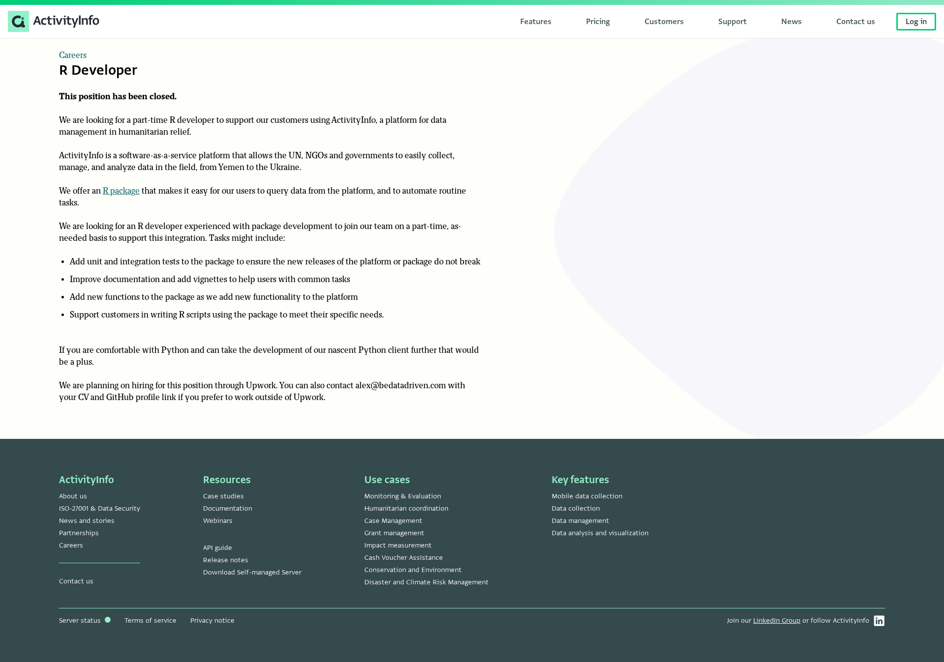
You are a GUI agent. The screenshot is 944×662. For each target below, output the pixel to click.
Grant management (394, 533)
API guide (217, 547)
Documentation (227, 508)
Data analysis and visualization (600, 533)
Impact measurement (398, 545)
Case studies (223, 496)
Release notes (225, 560)
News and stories (87, 520)
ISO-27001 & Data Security (99, 508)
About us (73, 496)
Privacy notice (212, 620)
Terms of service (150, 620)
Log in (916, 22)
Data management (580, 520)
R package (121, 191)
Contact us (76, 581)
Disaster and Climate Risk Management (426, 582)
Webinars (218, 520)
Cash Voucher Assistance (403, 557)
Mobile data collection (587, 496)
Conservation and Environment (413, 570)
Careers (73, 55)
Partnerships (79, 533)
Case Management (393, 520)
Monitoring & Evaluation (402, 496)
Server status (81, 620)
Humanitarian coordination (406, 508)
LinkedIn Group (776, 620)
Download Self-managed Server (252, 572)
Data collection (576, 508)
